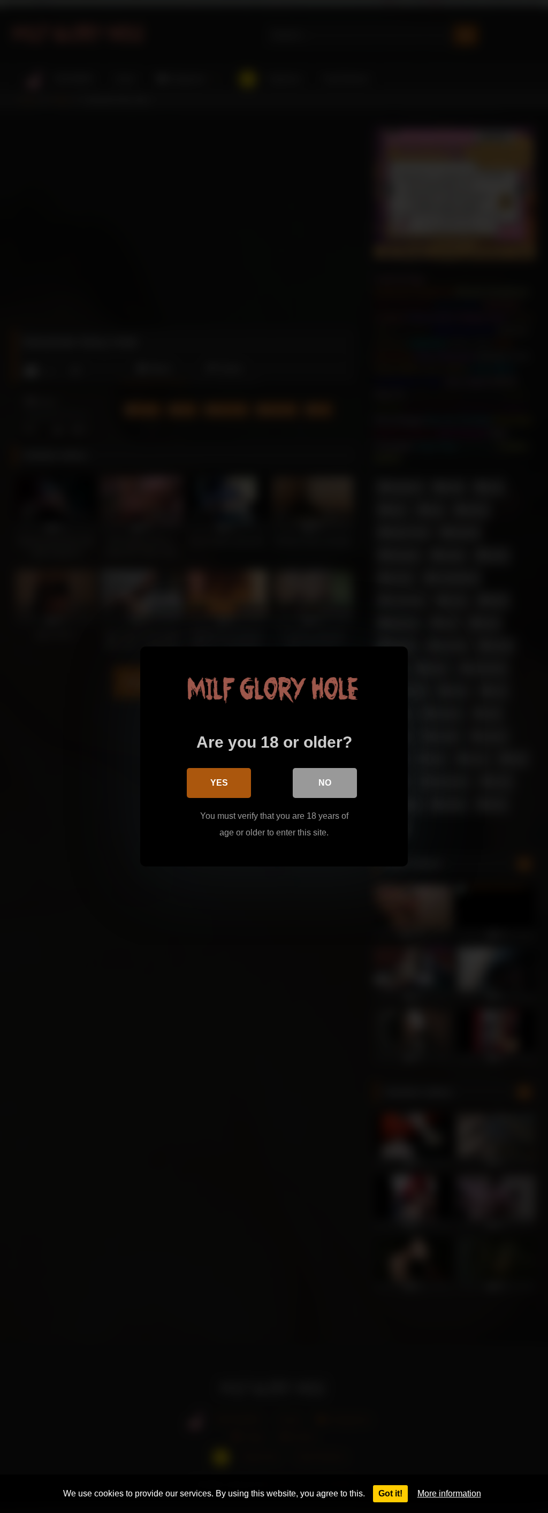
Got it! (390, 1493)
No (324, 782)
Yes (219, 782)
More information (449, 1493)
